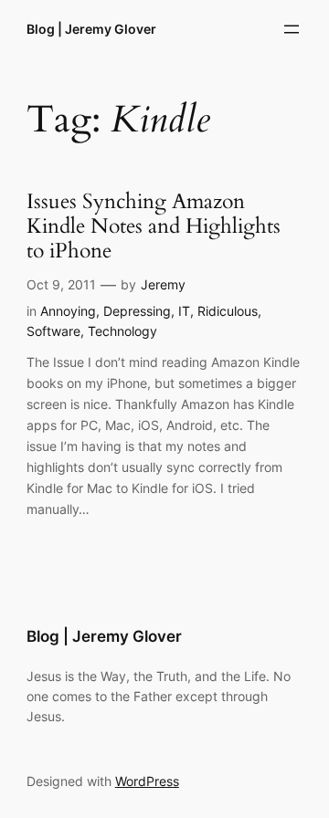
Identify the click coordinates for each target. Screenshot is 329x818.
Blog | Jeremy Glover (91, 29)
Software (53, 331)
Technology (122, 331)
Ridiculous (227, 311)
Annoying (68, 311)
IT (184, 311)
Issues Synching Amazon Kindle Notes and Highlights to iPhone (154, 227)
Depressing (137, 311)
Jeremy (163, 284)
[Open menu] (291, 29)
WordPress (147, 781)
